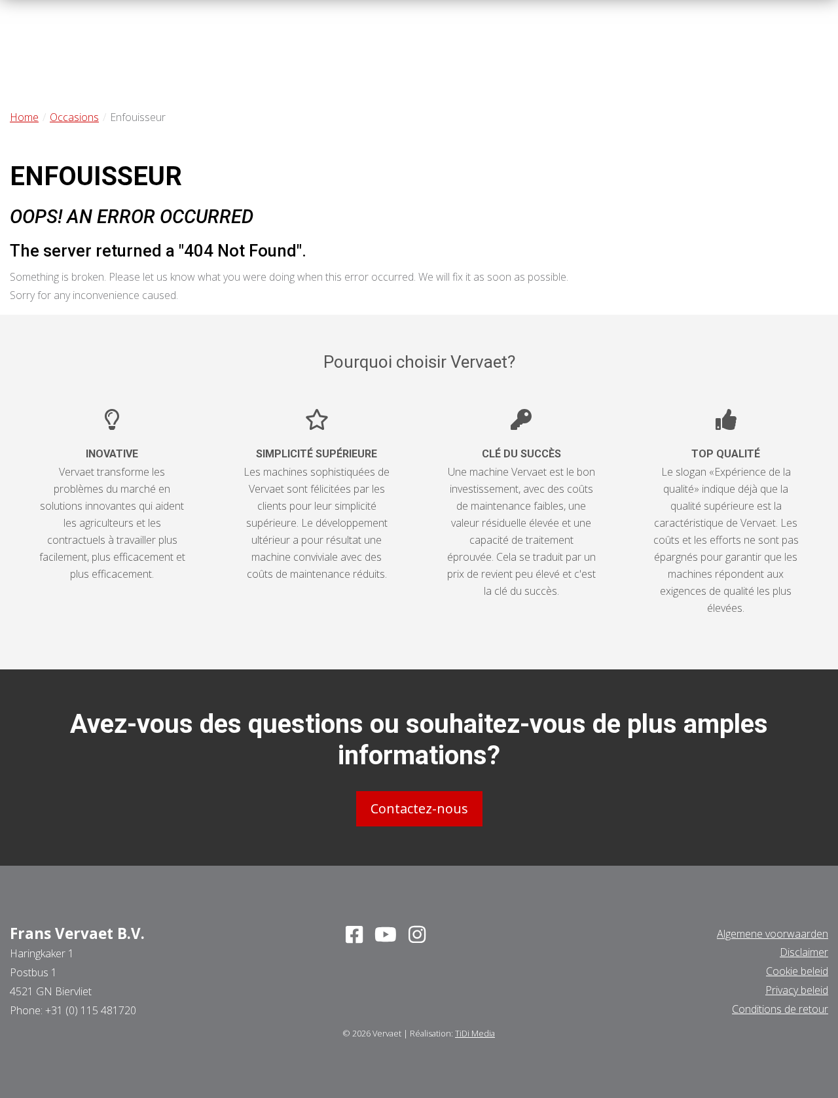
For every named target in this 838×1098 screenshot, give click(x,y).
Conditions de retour (780, 1009)
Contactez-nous (419, 808)
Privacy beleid (796, 990)
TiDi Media (475, 1033)
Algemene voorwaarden (772, 934)
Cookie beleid (797, 971)
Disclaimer (804, 952)
